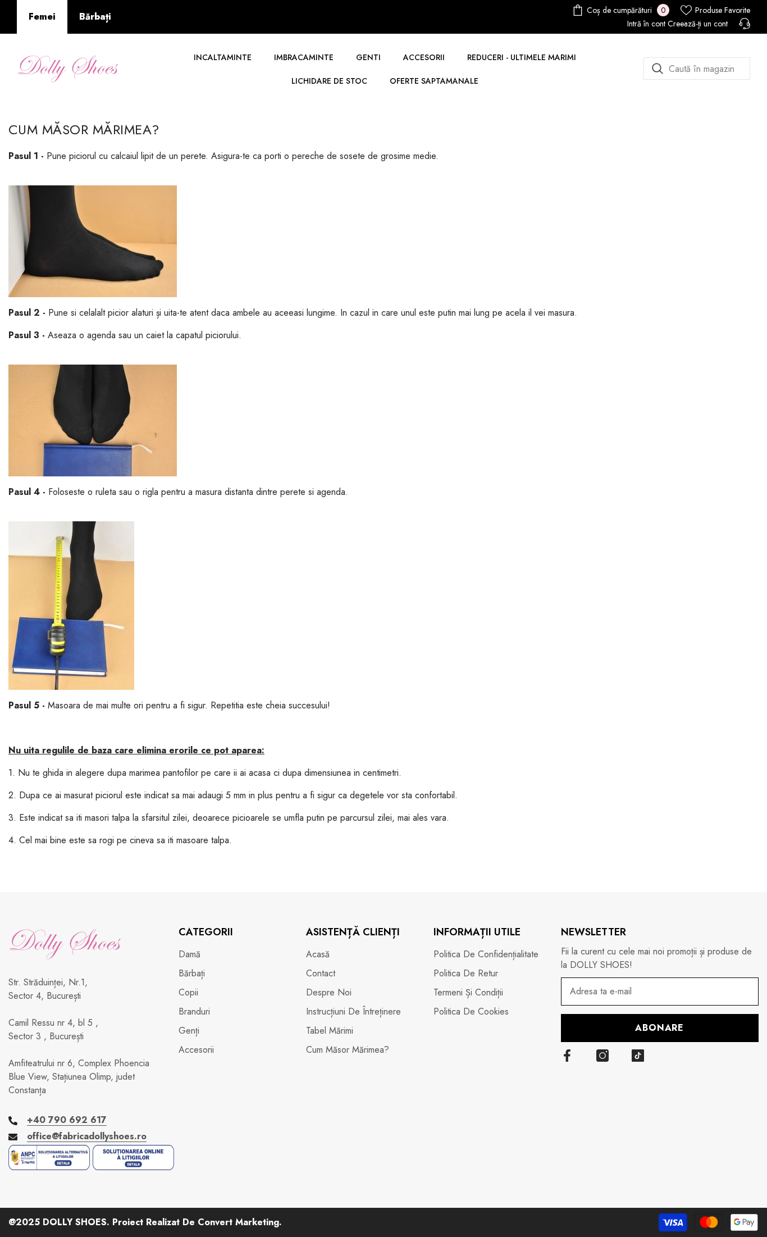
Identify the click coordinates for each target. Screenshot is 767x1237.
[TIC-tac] (637, 1055)
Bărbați (95, 16)
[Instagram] (602, 1055)
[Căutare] (696, 68)
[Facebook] (567, 1055)
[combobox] (696, 68)
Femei (42, 16)
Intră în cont (646, 23)
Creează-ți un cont (698, 23)
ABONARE (659, 1027)
